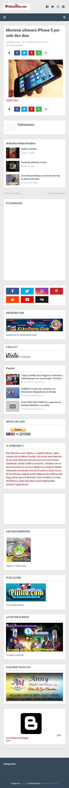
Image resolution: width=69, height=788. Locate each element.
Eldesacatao (14, 42)
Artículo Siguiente (55, 193)
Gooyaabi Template (49, 783)
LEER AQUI (12, 100)
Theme (23, 783)
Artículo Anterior (12, 193)
